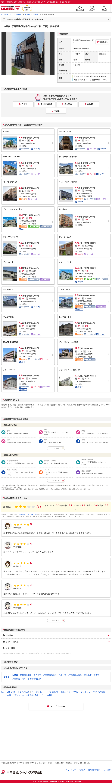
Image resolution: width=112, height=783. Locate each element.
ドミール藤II (46, 695)
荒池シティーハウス (69, 692)
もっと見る (55, 620)
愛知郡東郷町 (46, 104)
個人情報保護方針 (94, 770)
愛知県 (18, 15)
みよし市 (62, 675)
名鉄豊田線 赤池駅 (82, 76)
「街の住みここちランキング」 (27, 514)
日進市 (27, 15)
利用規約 (82, 770)
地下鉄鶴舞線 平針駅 (83, 79)
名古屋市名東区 (50, 675)
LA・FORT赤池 (8, 692)
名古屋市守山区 (34, 679)
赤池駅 (35, 15)
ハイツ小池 (37, 692)
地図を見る (104, 42)
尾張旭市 (88, 675)
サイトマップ (71, 770)
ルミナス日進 (23, 692)
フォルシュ (85, 692)
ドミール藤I (6, 695)
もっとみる (55, 448)
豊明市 (96, 675)
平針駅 (57, 111)
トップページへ (57, 706)
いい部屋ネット (7, 15)
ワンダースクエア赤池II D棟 (26, 695)
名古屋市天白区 (75, 675)
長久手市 (68, 104)
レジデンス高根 (51, 692)
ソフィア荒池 (99, 692)
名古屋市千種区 (19, 679)
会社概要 (107, 770)
